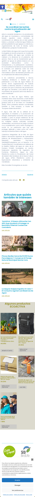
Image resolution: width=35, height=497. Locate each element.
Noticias (14, 24)
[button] (2, 7)
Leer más (22, 387)
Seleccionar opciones (23, 349)
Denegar (17, 485)
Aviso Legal (29, 494)
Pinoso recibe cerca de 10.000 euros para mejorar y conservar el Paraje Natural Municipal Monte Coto (17, 258)
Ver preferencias (17, 490)
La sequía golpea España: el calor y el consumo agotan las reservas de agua (17, 291)
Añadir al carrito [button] (7, 350)
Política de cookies (8, 494)
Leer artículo (6, 230)
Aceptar (17, 480)
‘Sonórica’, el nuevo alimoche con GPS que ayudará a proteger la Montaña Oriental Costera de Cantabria (16, 224)
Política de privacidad (19, 494)
